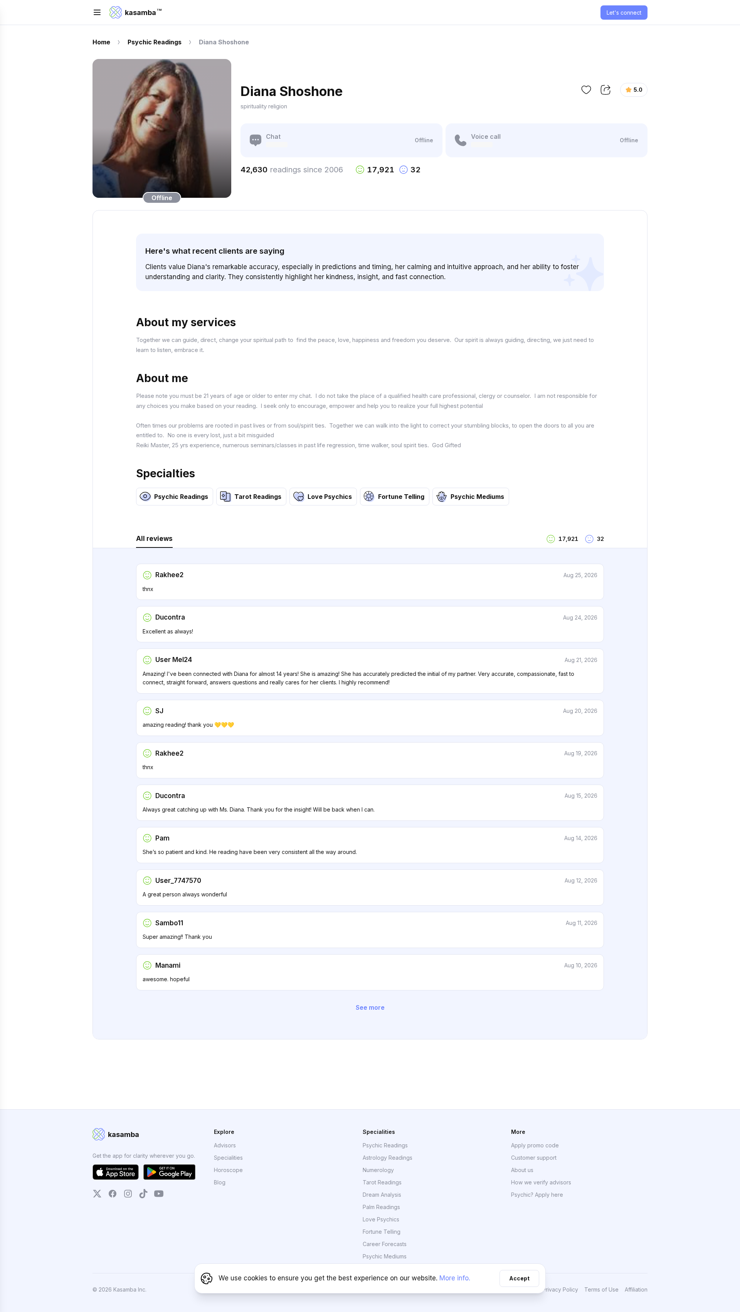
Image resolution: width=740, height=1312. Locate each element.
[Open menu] (97, 12)
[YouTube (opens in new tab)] (158, 1193)
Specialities (228, 1157)
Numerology (378, 1170)
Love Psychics (381, 1219)
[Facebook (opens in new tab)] (112, 1193)
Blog (219, 1182)
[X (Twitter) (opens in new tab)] (97, 1193)
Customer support (534, 1157)
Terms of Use (601, 1289)
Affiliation (636, 1289)
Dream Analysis (382, 1194)
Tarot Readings (382, 1182)
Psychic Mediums (385, 1256)
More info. (454, 1278)
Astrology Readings (387, 1157)
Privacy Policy (560, 1289)
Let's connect (624, 12)
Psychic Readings (155, 42)
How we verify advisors (541, 1182)
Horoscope (228, 1170)
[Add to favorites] (586, 90)
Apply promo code (535, 1145)
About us (522, 1170)
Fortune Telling (381, 1231)
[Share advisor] (605, 90)
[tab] (338, 541)
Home (101, 42)
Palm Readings (381, 1207)
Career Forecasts (385, 1244)
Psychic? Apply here (537, 1194)
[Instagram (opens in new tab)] (128, 1193)
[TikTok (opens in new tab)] (143, 1193)
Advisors (225, 1145)
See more (370, 1007)
